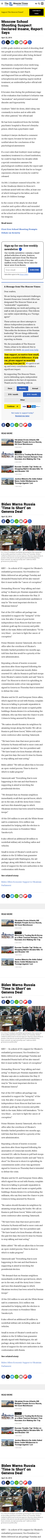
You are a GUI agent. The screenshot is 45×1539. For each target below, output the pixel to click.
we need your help (30, 350)
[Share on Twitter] (8, 42)
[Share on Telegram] (12, 42)
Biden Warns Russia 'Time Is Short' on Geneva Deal (18, 508)
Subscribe (34, 270)
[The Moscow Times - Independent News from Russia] (16, 3)
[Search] (39, 3)
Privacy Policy (24, 274)
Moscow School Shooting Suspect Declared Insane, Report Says (21, 27)
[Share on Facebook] (3, 42)
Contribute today (36, 12)
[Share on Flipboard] (25, 42)
